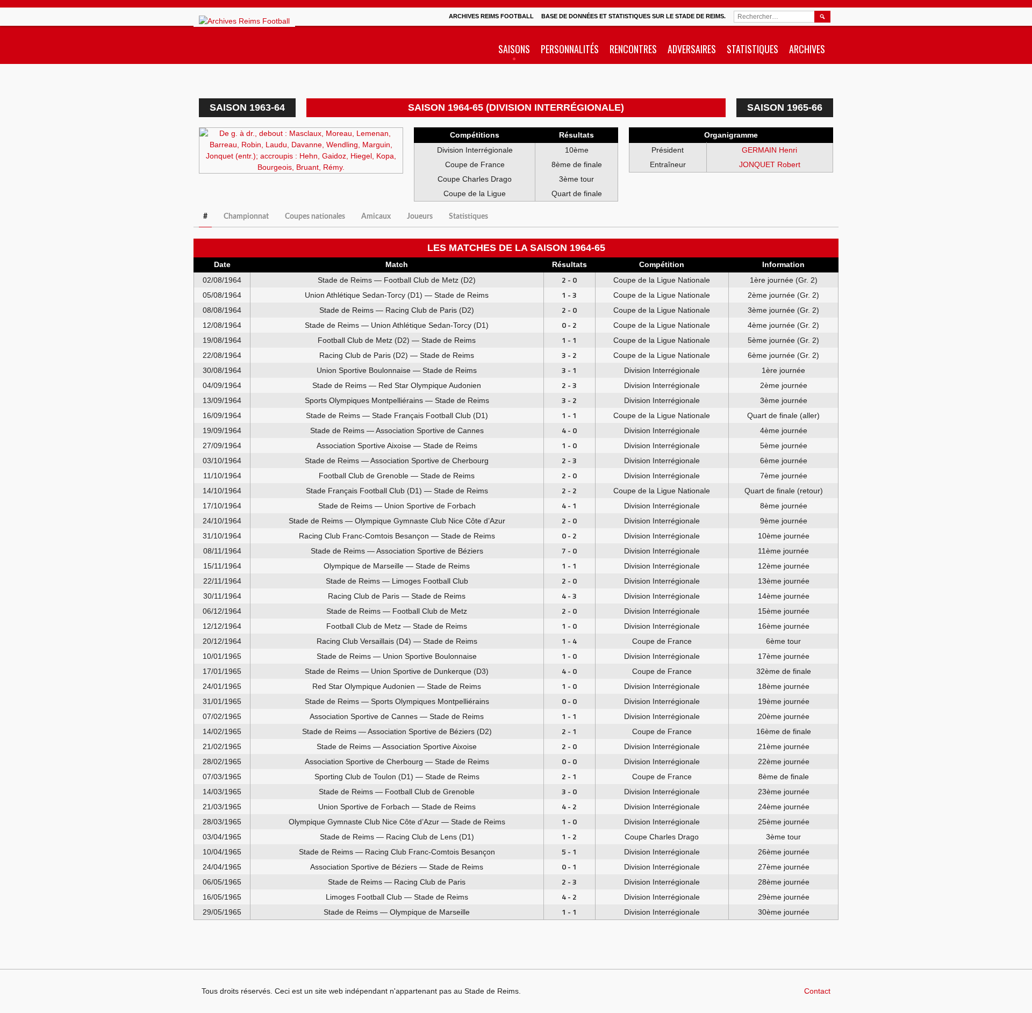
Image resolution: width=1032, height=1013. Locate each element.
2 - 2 (569, 490)
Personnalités (570, 49)
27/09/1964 (222, 445)
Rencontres (633, 49)
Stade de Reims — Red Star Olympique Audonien (396, 385)
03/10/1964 (222, 460)
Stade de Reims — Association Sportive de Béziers (397, 551)
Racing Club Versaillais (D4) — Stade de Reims (397, 641)
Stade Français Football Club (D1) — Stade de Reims (397, 490)
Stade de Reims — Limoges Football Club (397, 581)
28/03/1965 (222, 821)
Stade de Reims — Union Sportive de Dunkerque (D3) (397, 671)
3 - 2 (569, 355)
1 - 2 (569, 836)
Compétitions (474, 135)
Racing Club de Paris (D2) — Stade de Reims (396, 355)
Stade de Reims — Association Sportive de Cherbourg (397, 460)
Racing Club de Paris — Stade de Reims (396, 596)
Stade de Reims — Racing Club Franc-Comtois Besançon (397, 851)
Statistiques (752, 49)
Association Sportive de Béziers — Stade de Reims (396, 867)
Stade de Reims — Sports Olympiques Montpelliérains (397, 701)
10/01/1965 (222, 656)
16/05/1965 (222, 897)
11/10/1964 (222, 475)
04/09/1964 (222, 385)
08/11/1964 (222, 551)
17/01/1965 (222, 671)
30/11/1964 (222, 596)
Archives (807, 49)
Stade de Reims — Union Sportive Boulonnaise (397, 656)
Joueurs (420, 216)
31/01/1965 (222, 701)
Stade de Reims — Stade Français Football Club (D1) (397, 415)
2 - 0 (569, 279)
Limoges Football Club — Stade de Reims (397, 897)
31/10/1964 (222, 535)
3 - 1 (569, 370)
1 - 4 (569, 640)
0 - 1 (569, 866)
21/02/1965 (222, 746)
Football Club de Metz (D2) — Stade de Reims (397, 340)
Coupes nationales (315, 216)
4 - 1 (569, 505)
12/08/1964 (222, 325)
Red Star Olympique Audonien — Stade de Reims (396, 686)
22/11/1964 (222, 581)
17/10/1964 (222, 505)
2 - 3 (569, 385)
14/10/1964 (222, 490)
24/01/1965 (222, 686)
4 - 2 (569, 806)
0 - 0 (569, 701)
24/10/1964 (222, 520)
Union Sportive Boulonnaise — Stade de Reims (397, 370)
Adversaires (692, 49)
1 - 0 (569, 445)
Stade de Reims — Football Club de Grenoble (397, 791)
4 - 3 (569, 595)
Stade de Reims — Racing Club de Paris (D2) (396, 310)
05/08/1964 (222, 295)
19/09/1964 (222, 430)
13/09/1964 (222, 400)
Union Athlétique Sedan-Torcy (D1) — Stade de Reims (397, 295)
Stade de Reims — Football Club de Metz (396, 611)
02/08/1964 (222, 280)
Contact (817, 991)
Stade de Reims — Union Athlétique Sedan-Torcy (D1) (397, 325)
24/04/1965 (222, 867)
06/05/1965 (222, 882)
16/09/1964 (222, 415)
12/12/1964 (222, 626)
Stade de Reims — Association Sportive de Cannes (397, 430)
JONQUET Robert (769, 164)
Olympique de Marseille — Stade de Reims (397, 566)
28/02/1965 (222, 761)
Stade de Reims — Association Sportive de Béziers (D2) (397, 731)
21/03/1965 (222, 806)
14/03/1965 (222, 791)
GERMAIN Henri (769, 150)
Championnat (246, 216)
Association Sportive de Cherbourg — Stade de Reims (397, 761)
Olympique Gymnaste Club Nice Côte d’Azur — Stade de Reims (397, 821)
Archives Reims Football (491, 16)
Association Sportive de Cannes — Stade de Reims (397, 716)
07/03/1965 (222, 776)
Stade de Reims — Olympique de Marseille (397, 912)
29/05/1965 (222, 912)
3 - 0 (569, 791)
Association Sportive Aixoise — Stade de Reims (397, 445)
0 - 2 (569, 325)
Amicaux (376, 216)
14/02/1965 (222, 731)
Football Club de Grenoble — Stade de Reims (397, 475)
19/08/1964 (222, 340)
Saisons (514, 49)
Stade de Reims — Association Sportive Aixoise (397, 746)
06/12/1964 (222, 611)
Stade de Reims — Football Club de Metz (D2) (397, 280)
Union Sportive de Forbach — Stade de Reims (397, 806)
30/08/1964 (222, 370)
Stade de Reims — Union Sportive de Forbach (397, 505)
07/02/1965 (222, 716)
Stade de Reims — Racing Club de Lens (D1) (397, 836)
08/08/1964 (222, 310)
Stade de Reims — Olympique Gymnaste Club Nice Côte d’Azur (397, 520)
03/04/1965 (222, 836)
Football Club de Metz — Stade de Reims (396, 626)
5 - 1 (569, 851)
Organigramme (731, 135)
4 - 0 (569, 430)
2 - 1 (569, 731)
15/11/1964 (222, 566)
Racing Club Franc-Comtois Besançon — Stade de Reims (397, 535)
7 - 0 (569, 550)
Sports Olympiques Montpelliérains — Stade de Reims (397, 400)
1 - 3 (569, 294)
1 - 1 (569, 340)
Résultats (576, 135)
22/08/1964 (222, 355)
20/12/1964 (222, 641)
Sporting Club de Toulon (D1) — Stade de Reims (396, 776)
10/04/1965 (222, 851)
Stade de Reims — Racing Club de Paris (396, 882)
